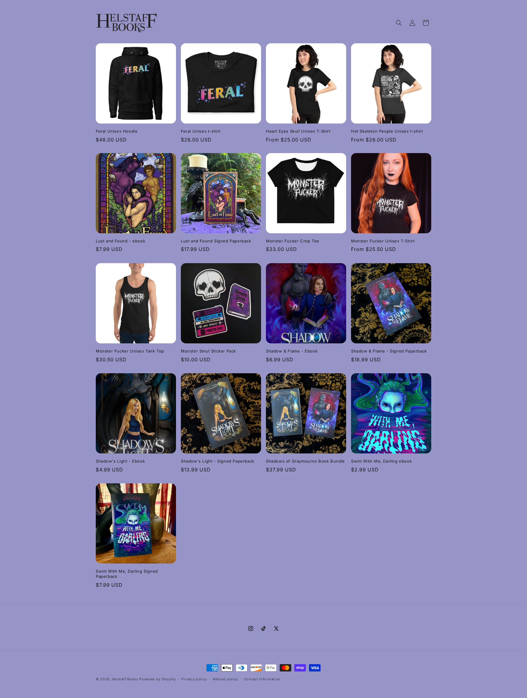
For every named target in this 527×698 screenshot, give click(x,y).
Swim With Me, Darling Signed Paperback (127, 574)
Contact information (262, 679)
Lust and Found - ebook (120, 240)
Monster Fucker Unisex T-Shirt (382, 240)
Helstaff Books (125, 679)
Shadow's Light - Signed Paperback (217, 461)
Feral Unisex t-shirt (200, 131)
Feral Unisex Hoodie (117, 131)
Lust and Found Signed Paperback (216, 240)
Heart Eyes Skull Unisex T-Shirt (298, 131)
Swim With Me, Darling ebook (381, 461)
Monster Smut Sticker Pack (208, 351)
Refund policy (225, 679)
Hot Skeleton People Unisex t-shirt (387, 131)
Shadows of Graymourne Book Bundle (305, 461)
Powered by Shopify (157, 679)
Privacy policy (194, 679)
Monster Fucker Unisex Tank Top (130, 351)
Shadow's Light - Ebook (120, 461)
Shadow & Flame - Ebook (291, 351)
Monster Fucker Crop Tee (292, 240)
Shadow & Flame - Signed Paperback (389, 351)
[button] (399, 23)
